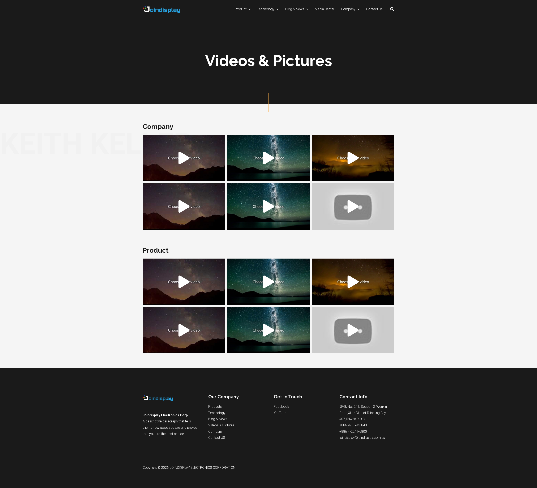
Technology (216, 413)
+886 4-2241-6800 (353, 432)
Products (215, 407)
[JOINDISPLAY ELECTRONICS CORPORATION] (161, 9)
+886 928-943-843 (353, 425)
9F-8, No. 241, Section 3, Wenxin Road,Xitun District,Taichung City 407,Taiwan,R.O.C (363, 413)
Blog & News (217, 419)
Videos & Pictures (221, 425)
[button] (248, 9)
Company (215, 432)
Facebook (281, 407)
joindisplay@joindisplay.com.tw (362, 438)
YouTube (280, 413)
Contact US (216, 438)
